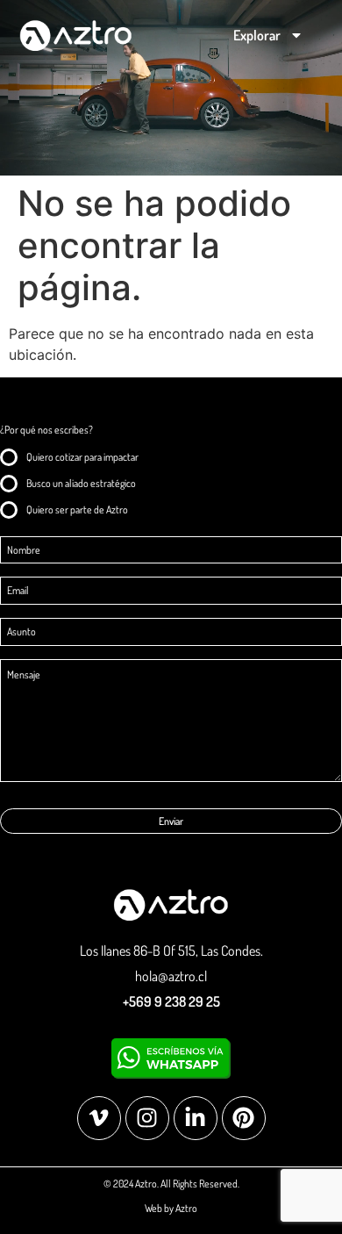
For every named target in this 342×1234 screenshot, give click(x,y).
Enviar (171, 821)
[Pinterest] (244, 1118)
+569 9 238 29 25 (171, 1001)
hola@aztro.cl (171, 976)
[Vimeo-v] (99, 1118)
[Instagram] (147, 1118)
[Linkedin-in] (195, 1118)
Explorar (257, 35)
